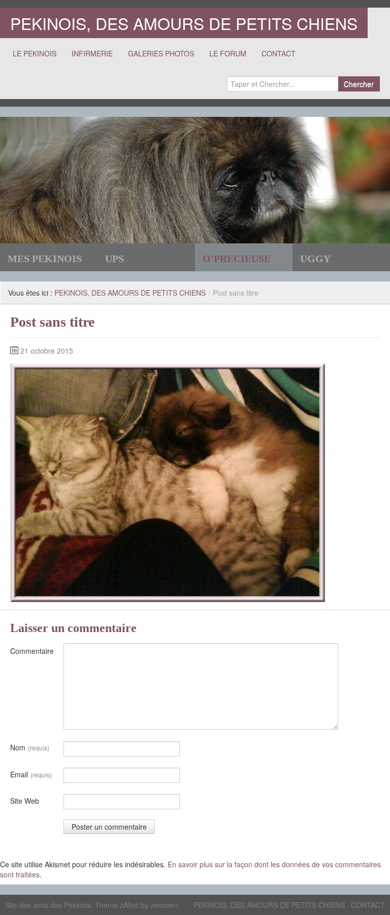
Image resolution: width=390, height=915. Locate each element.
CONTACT (279, 53)
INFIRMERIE (92, 53)
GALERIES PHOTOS (161, 53)
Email (31, 774)
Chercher (359, 84)
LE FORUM (227, 53)
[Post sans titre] (167, 482)
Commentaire (32, 651)
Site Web (24, 801)
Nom (29, 747)
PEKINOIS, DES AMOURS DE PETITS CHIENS (184, 23)
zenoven (164, 905)
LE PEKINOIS (34, 53)
